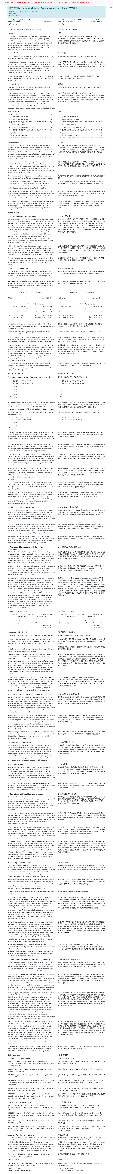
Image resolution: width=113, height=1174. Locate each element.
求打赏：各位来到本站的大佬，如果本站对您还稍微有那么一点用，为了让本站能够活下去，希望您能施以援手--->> (50, 2)
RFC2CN (5, 2)
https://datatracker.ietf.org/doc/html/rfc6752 (28, 11)
